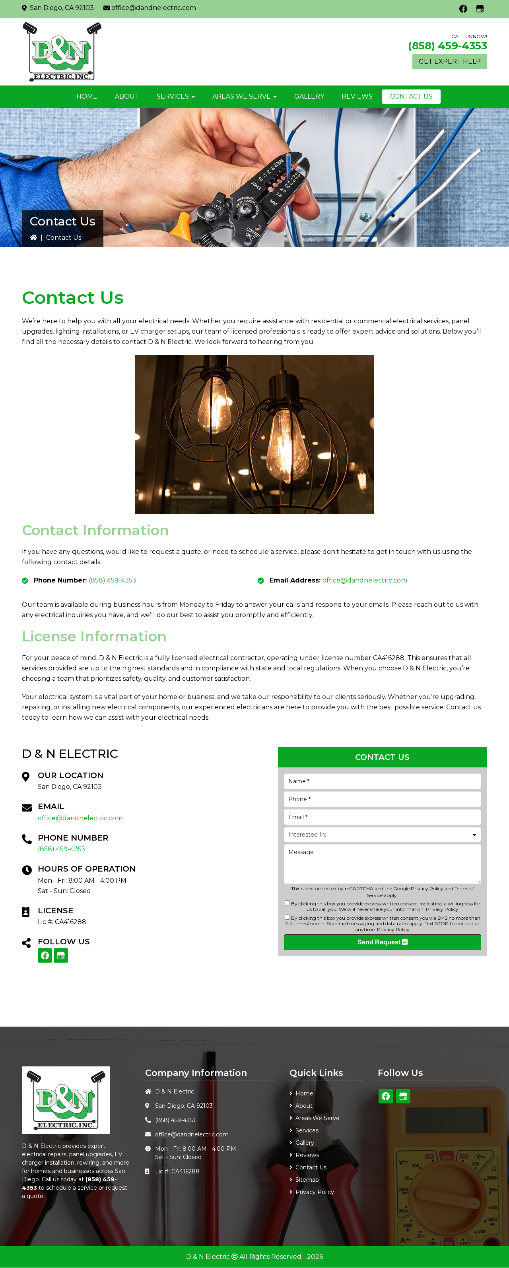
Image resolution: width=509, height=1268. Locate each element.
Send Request (379, 942)
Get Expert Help (450, 61)
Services (307, 1130)
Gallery (304, 1142)
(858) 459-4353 (447, 45)
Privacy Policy (427, 888)
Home (304, 1093)
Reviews (307, 1155)
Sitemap (307, 1179)
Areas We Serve (317, 1118)
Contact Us (310, 1167)
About (304, 1105)
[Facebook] (463, 9)
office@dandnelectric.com (153, 8)
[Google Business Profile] (480, 9)
